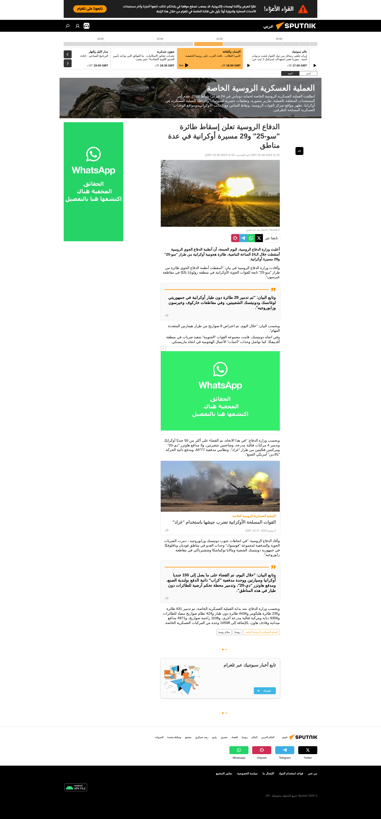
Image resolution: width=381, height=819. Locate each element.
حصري (224, 737)
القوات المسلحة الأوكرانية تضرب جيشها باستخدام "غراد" (224, 522)
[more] (167, 315)
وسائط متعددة (174, 737)
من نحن (312, 773)
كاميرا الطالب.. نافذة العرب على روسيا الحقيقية (213, 55)
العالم (254, 737)
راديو (214, 737)
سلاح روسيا (224, 632)
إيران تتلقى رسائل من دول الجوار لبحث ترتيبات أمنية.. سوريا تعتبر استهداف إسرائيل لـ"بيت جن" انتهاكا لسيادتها (279, 59)
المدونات (159, 737)
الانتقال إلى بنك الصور (256, 230)
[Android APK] (75, 787)
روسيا (238, 632)
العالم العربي (267, 737)
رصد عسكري (201, 737)
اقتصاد (234, 737)
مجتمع (188, 737)
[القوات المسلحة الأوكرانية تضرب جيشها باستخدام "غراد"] (220, 486)
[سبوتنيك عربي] (297, 30)
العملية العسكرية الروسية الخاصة (254, 516)
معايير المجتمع (224, 773)
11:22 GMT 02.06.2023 (265, 155)
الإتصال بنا (268, 773)
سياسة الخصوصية (247, 773)
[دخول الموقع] (78, 26)
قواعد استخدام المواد (291, 773)
